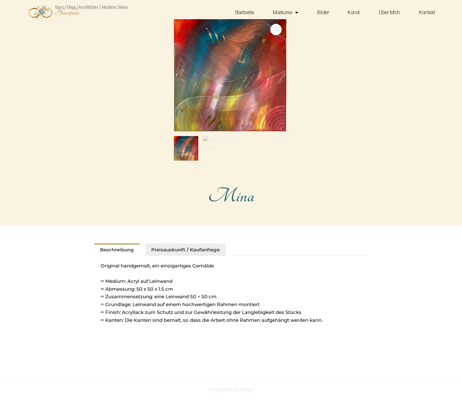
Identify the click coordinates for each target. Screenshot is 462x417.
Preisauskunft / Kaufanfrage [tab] (185, 250)
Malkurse (282, 12)
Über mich (389, 12)
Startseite (244, 12)
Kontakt (427, 12)
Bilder (323, 12)
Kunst (354, 12)
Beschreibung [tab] (117, 250)
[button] (276, 29)
